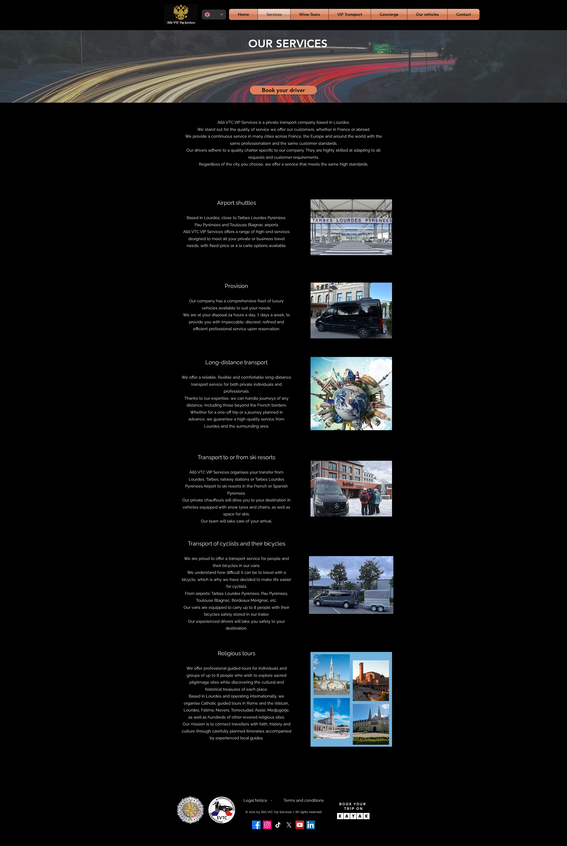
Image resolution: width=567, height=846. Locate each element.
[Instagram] (267, 825)
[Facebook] (256, 825)
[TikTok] (278, 825)
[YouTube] (299, 825)
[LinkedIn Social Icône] (310, 825)
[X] (289, 825)
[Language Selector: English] (214, 14)
